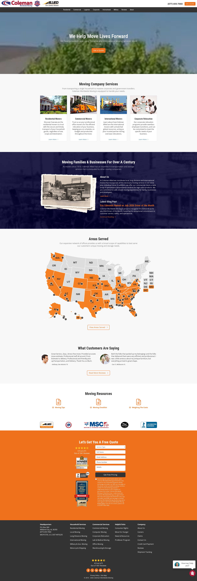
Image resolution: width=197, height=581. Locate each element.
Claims (140, 536)
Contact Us (142, 540)
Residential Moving (77, 528)
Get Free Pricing (110, 474)
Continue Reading (107, 217)
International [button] (107, 10)
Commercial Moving (100, 528)
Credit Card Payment (146, 544)
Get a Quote (190, 4)
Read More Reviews (97, 373)
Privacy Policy (101, 503)
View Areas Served (97, 327)
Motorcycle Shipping (78, 548)
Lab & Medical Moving (101, 540)
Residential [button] (66, 10)
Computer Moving (100, 532)
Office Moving (98, 544)
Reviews (141, 548)
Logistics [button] (87, 10)
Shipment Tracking (145, 552)
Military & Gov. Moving (78, 544)
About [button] (132, 10)
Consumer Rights (121, 528)
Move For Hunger (121, 532)
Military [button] (116, 10)
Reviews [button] (124, 10)
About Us (141, 528)
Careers (141, 532)
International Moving (78, 540)
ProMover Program (122, 540)
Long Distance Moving (78, 536)
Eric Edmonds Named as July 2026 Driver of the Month (127, 205)
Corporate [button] (96, 10)
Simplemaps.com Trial (146, 321)
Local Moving (75, 532)
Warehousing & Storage (102, 548)
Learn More (104, 196)
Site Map (104, 575)
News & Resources (122, 536)
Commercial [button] (77, 10)
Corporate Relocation (101, 536)
